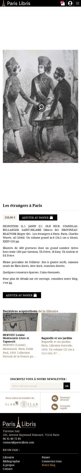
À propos (8, 465)
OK (67, 386)
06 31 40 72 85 (12, 438)
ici (10, 282)
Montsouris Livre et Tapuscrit (16, 338)
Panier (46, 457)
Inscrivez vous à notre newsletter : (38, 379)
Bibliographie (11, 461)
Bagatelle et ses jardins (56, 338)
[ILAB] (29, 405)
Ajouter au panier (35, 217)
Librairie (8, 457)
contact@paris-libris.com (18, 442)
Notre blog (48, 465)
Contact (7, 469)
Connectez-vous (52, 461)
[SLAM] (11, 405)
